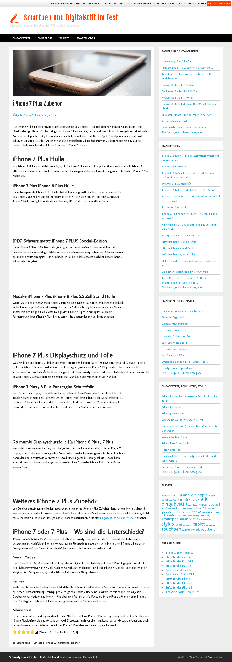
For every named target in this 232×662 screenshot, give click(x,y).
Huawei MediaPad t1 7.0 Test (178, 97)
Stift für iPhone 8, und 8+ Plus (179, 241)
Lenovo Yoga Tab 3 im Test (177, 61)
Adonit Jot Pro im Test (174, 413)
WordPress (195, 657)
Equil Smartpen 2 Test (174, 342)
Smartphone (23, 642)
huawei (203, 504)
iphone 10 (167, 512)
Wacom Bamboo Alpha (174, 437)
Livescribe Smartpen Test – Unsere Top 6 (185, 361)
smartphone (63, 642)
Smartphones (86, 38)
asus (171, 500)
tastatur (211, 524)
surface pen (187, 525)
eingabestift (175, 503)
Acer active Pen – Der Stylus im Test (182, 467)
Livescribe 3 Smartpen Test (177, 336)
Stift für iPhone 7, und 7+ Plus (179, 248)
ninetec (189, 515)
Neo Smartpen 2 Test (174, 355)
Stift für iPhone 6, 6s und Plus (178, 254)
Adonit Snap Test (171, 449)
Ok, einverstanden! (219, 3)
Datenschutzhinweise (196, 3)
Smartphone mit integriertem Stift (181, 235)
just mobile (185, 512)
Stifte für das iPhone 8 (179, 587)
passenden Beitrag (65, 513)
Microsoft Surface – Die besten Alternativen (186, 114)
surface (179, 524)
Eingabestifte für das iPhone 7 (118, 518)
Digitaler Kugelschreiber (175, 323)
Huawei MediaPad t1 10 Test (178, 85)
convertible (180, 499)
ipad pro (181, 508)
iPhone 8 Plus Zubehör (174, 166)
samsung (205, 515)
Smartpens (45, 38)
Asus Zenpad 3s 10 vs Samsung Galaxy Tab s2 (187, 67)
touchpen (171, 529)
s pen (201, 519)
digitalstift (198, 499)
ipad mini (171, 508)
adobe (169, 495)
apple (41, 642)
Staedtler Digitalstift (173, 317)
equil (190, 505)
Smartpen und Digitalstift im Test (71, 17)
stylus (168, 523)
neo (184, 515)
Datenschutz (90, 657)
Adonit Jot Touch (171, 407)
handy (195, 505)
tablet (199, 523)
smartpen (170, 518)
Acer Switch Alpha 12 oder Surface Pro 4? (185, 127)
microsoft (168, 515)
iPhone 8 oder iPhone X (179, 552)
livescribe (207, 512)
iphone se (176, 512)
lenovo (196, 511)
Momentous (215, 657)
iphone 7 (50, 642)
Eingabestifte (21, 38)
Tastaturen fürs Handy (174, 207)
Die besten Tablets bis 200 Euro (180, 91)
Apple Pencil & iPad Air (179, 570)
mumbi (178, 515)
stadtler (207, 519)
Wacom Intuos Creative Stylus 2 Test (182, 419)
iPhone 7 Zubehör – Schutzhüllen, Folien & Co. (188, 190)
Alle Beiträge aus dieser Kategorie (182, 132)
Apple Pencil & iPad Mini (180, 574)
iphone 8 (211, 508)
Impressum (74, 657)
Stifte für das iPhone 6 (179, 579)
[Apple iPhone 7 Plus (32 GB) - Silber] (35, 115)
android (190, 494)
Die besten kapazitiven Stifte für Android (185, 271)
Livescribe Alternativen (174, 349)
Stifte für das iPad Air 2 (179, 565)
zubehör (75, 642)
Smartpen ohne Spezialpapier (178, 368)
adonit (177, 495)
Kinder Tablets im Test (174, 121)
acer (164, 495)
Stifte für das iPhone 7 (179, 583)
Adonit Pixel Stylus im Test (177, 443)
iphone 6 (190, 508)
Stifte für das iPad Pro (179, 557)
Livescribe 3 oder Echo (174, 330)
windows (198, 529)
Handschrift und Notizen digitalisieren (183, 311)
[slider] (23, 632)
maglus (216, 512)
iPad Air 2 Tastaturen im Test (183, 592)
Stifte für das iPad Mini (179, 561)
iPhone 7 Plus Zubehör (177, 183)
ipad (211, 504)
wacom (187, 529)
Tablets (64, 38)
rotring (196, 515)
